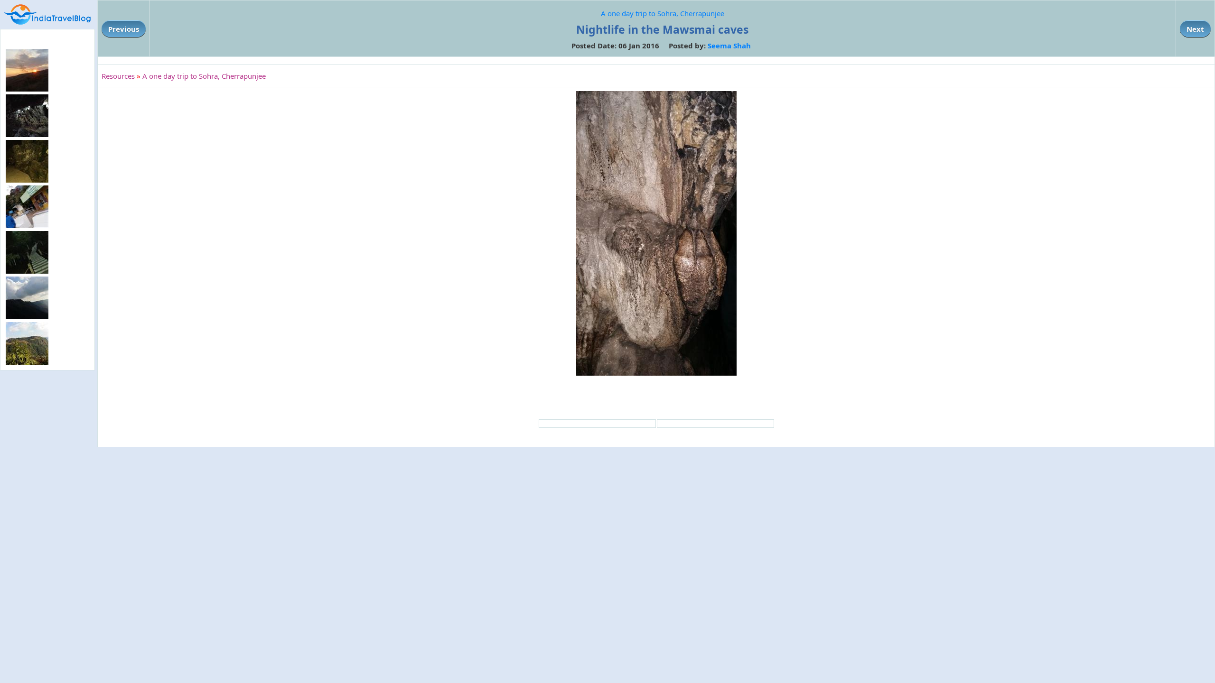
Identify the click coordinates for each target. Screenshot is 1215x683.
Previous (123, 29)
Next (1195, 29)
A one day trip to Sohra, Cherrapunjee (662, 13)
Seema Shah (729, 45)
